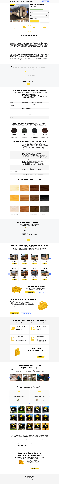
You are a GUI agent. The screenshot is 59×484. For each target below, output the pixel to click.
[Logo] (12, 1)
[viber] (27, 479)
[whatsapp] (29, 479)
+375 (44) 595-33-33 (30, 476)
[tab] (18, 439)
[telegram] (32, 479)
